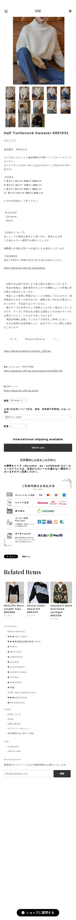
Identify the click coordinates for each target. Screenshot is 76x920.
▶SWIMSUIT (15, 682)
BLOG (11, 719)
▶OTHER (13, 677)
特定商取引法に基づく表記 (21, 733)
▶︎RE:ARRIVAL (16, 702)
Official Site (14, 751)
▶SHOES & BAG (17, 672)
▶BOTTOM (14, 651)
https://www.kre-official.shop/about (25, 268)
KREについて (14, 714)
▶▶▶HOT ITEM (17, 636)
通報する (26, 556)
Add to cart (38, 447)
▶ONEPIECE (15, 656)
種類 (6, 400)
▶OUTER (13, 662)
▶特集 (11, 687)
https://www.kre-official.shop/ (21, 390)
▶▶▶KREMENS (17, 697)
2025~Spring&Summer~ (22, 692)
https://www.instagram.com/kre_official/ (27, 351)
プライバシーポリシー (19, 728)
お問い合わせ (14, 723)
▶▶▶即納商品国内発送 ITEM (24, 641)
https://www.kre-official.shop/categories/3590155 (33, 371)
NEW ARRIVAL (17, 631)
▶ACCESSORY (17, 667)
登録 (62, 773)
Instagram (13, 746)
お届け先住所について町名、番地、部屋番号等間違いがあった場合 (37, 410)
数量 (6, 426)
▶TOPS (12, 646)
